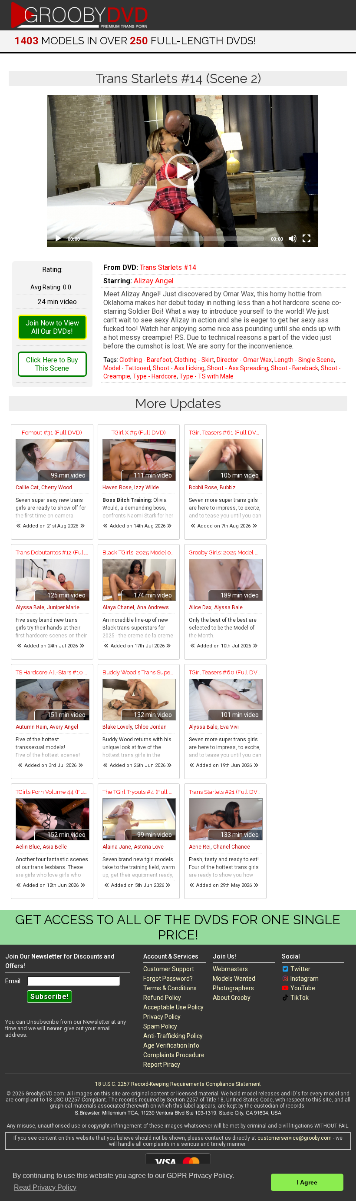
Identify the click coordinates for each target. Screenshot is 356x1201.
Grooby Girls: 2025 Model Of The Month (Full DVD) (225, 552)
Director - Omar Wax (244, 359)
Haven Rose (117, 487)
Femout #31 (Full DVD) (52, 432)
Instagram (304, 978)
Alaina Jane (116, 847)
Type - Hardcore (155, 376)
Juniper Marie (63, 607)
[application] (182, 171)
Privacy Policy (162, 1016)
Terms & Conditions (170, 988)
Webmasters (230, 968)
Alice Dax (200, 607)
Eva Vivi (229, 727)
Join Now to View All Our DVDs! (52, 327)
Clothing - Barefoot (145, 359)
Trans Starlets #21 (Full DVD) (225, 792)
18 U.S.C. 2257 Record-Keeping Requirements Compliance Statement (178, 1084)
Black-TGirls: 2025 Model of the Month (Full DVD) (138, 552)
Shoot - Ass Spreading (237, 368)
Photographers (233, 988)
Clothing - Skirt (194, 359)
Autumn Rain (31, 727)
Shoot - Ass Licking (178, 368)
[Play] (58, 238)
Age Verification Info (171, 1045)
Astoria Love (149, 847)
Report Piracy (161, 1064)
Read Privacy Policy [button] (45, 1187)
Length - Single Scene (304, 359)
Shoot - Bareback (294, 368)
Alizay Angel (154, 280)
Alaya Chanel (118, 607)
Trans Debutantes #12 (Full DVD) (52, 552)
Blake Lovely (117, 727)
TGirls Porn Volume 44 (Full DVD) (52, 792)
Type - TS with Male (206, 376)
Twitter (300, 968)
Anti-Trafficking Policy (173, 1035)
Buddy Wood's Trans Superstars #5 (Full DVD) (138, 672)
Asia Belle (55, 847)
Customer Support (168, 968)
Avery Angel (63, 727)
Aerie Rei (200, 847)
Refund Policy (162, 997)
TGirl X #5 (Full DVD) (139, 432)
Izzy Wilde (146, 487)
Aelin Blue (28, 847)
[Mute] (292, 238)
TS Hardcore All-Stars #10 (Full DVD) (52, 672)
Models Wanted (234, 978)
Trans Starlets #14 (168, 267)
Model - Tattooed (126, 368)
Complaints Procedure (173, 1055)
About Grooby (232, 997)
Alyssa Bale (30, 607)
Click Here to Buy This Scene (52, 364)
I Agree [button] (307, 1182)
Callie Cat (27, 487)
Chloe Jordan (151, 727)
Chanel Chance (231, 847)
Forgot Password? (168, 978)
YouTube (302, 988)
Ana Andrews (153, 607)
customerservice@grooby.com (294, 1138)
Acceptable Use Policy (173, 1007)
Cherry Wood (56, 487)
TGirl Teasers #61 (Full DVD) (225, 432)
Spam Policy (160, 1026)
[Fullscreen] (306, 238)
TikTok (299, 997)
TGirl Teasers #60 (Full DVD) (225, 672)
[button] (182, 170)
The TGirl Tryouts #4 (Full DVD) (138, 792)
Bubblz (228, 487)
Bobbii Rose (203, 487)
